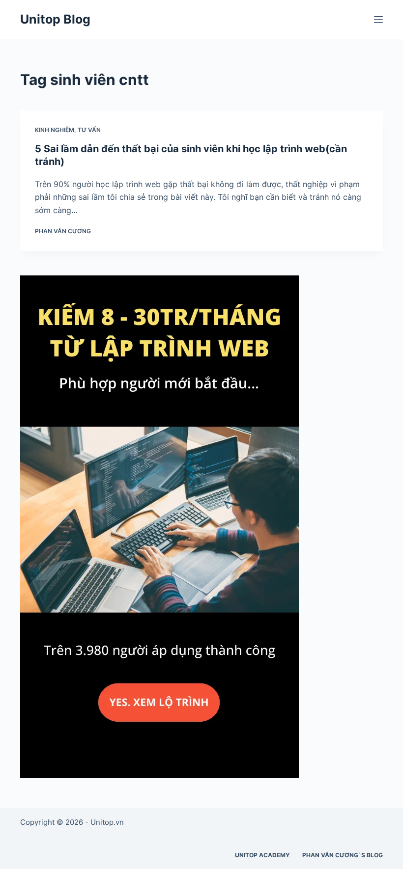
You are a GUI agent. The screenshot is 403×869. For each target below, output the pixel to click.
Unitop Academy (262, 855)
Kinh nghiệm (54, 130)
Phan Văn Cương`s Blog (342, 855)
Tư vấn (89, 130)
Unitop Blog (55, 19)
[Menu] (378, 19)
